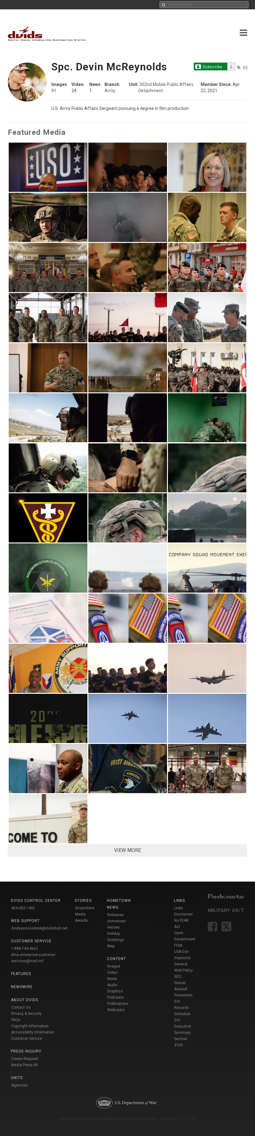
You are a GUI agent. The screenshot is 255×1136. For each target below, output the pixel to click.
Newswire (22, 987)
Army (109, 90)
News (112, 979)
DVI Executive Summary (182, 1026)
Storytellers (85, 908)
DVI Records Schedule (182, 1007)
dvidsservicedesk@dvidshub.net (39, 928)
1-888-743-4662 (24, 948)
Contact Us (20, 1007)
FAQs (15, 1020)
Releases (115, 915)
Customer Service (26, 1038)
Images (113, 966)
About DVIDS (24, 1000)
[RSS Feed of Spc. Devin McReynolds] (238, 67)
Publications (117, 1003)
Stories (83, 900)
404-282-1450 (23, 908)
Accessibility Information (32, 1032)
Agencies (19, 1085)
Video (112, 972)
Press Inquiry (26, 1051)
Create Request (24, 1059)
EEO (177, 976)
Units (17, 1078)
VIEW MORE (127, 850)
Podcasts (115, 997)
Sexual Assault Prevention (183, 989)
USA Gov (181, 951)
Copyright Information (30, 1026)
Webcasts (116, 1010)
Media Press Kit (24, 1065)
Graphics (115, 991)
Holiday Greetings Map (115, 939)
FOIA (178, 945)
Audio (112, 985)
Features (21, 974)
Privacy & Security (26, 1013)
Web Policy (183, 970)
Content (116, 959)
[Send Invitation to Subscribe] (245, 67)
